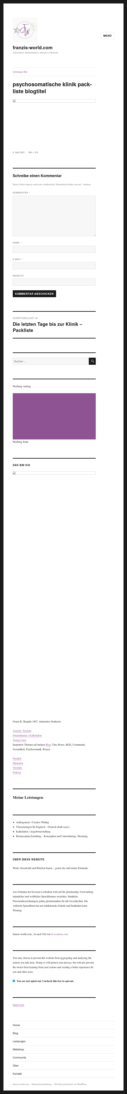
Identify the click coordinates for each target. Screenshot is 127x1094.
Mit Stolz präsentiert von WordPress (70, 1084)
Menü (107, 36)
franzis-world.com (33, 47)
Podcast (17, 772)
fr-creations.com (59, 934)
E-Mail (18, 259)
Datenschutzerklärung (41, 1084)
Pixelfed (17, 758)
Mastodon (18, 763)
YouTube (17, 767)
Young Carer (19, 740)
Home (16, 1025)
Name (17, 242)
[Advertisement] (55, 417)
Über (16, 1065)
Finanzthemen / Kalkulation (27, 735)
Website (18, 275)
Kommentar (21, 192)
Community (19, 1057)
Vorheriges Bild (20, 71)
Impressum (18, 1004)
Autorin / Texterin (22, 730)
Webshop (18, 1049)
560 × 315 (33, 152)
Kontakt (17, 1073)
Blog (48, 744)
